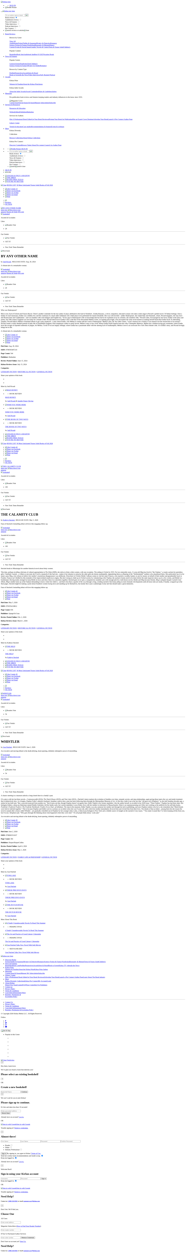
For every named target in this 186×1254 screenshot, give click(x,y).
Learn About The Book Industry (94, 977)
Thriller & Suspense (29, 43)
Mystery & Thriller (33, 66)
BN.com (21, 212)
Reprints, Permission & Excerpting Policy (13, 995)
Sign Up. (23, 1241)
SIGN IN (12, 5)
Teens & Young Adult (56, 47)
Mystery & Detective (43, 43)
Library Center (14, 123)
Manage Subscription (42, 103)
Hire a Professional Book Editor (16, 977)
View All (12, 41)
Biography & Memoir (42, 45)
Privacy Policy (10, 989)
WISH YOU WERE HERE (14, 412)
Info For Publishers (40, 985)
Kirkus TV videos (65, 965)
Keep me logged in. (8, 1158)
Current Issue (14, 103)
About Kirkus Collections (31, 138)
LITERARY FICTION (9, 372)
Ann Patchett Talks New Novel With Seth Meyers (22, 952)
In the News (24, 75)
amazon (3, 212)
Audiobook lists (28, 54)
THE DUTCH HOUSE (13, 912)
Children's (66, 47)
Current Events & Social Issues (20, 47)
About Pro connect (38, 145)
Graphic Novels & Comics (40, 47)
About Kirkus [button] (10, 983)
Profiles (12, 73)
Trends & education (16, 127)
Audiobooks (13, 43)
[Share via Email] (11, 195)
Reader (7, 1145)
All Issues (31, 103)
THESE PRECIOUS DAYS (15, 897)
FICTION (8, 204)
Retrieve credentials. (21, 1128)
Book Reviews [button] (10, 34)
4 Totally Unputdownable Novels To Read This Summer (24, 930)
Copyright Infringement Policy (15, 993)
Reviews (8, 202)
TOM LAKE (9, 883)
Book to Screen (14, 75)
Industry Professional (12, 1150)
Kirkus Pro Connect (31, 981)
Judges (54, 91)
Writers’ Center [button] (10, 975)
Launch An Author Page (53, 145)
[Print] (7, 196)
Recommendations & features (41, 127)
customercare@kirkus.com (31, 1201)
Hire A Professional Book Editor (20, 119)
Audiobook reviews (12, 20)
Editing (17, 112)
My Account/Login (44, 981)
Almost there (6, 1113)
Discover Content (15, 145)
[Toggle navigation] (2, 11)
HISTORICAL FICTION (27, 372)
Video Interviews (11, 24)
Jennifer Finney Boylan (25, 401)
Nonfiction (31, 45)
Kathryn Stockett (9, 520)
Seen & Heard (33, 73)
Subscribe (52, 103)
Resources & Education (17, 108)
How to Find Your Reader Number (28, 1226)
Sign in (4, 1153)
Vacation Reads (48, 54)
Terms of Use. (36, 1153)
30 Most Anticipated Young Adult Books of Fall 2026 (34, 185)
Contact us (8, 987)
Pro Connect (9, 28)
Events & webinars (57, 127)
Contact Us (9, 1002)
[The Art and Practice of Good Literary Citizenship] (23, 934)
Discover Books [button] (10, 960)
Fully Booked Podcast (47, 75)
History (51, 45)
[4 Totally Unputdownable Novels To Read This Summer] (25, 923)
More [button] (7, 128)
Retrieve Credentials (28, 1237)
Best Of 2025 (38, 54)
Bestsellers (13, 54)
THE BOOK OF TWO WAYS (15, 427)
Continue (24, 1092)
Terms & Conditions (12, 991)
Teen (29, 64)
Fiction (20, 43)
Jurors (41, 84)
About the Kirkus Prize (31, 84)
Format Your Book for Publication (60, 119)
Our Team (13, 985)
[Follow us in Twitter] (6, 1023)
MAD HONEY (10, 397)
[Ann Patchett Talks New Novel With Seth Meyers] (23, 945)
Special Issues (23, 103)
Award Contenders (32, 91)
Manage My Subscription (29, 973)
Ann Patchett (7, 747)
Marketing (30, 112)
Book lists (20, 54)
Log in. (21, 1117)
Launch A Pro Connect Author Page (120, 119)
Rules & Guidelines (45, 91)
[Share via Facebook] (12, 191)
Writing (12, 112)
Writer (7, 1147)
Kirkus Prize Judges (41, 969)
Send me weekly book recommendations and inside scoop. (21, 1156)
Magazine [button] (8, 93)
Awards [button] (7, 77)
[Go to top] (6, 1030)
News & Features (11, 22)
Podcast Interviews (11, 26)
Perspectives (19, 73)
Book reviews (10, 18)
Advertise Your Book (101, 119)
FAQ (24, 985)
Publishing (23, 112)
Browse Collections (16, 138)
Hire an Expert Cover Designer (83, 119)
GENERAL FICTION (44, 372)
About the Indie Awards (17, 91)
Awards (25, 73)
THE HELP (9, 654)
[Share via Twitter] (12, 193)
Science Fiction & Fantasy (18, 45)
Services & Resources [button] (12, 105)
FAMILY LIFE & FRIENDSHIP (29, 857)
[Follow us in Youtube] (6, 1027)
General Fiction (14, 64)
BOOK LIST (11, 185)
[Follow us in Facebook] (5, 1021)
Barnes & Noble (12, 212)
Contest (19, 985)
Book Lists (16, 965)
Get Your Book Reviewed (40, 119)
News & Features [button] (11, 56)
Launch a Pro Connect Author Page (71, 977)
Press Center (30, 985)
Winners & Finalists (16, 84)
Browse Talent (26, 145)
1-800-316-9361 (13, 1201)
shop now (4, 210)
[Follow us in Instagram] (6, 1025)
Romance (53, 43)
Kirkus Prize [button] (9, 967)
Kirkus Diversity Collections (15, 981)
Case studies (27, 127)
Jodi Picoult (7, 262)
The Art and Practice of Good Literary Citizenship (22, 941)
